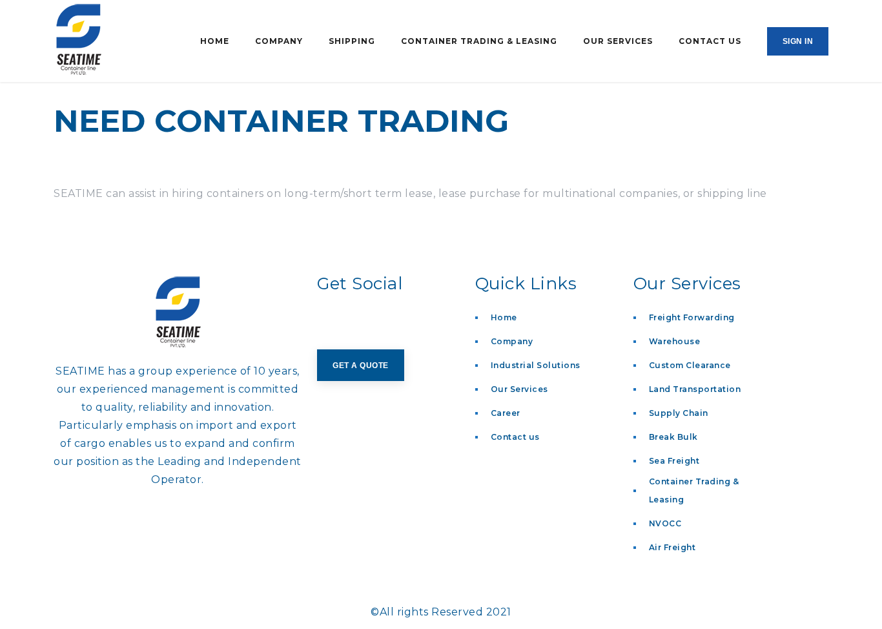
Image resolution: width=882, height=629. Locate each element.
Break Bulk (673, 437)
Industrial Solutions (535, 365)
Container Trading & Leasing (694, 490)
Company (512, 341)
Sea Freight (674, 461)
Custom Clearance (690, 365)
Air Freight (672, 547)
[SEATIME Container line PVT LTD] (94, 41)
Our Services (519, 389)
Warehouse (675, 341)
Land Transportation (695, 389)
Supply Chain (678, 413)
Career (505, 413)
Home (504, 317)
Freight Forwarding (692, 317)
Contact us (515, 437)
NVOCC (665, 523)
